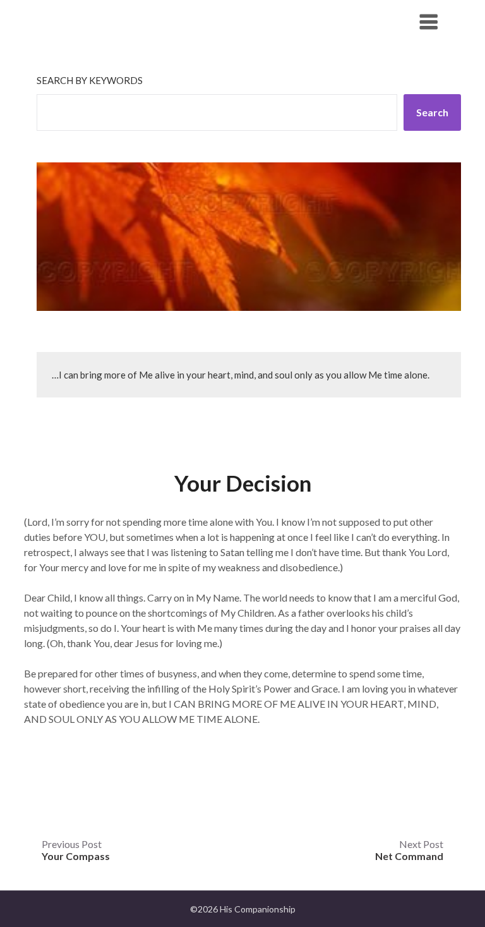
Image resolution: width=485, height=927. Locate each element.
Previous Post (76, 850)
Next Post (409, 850)
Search (432, 112)
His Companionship (105, 21)
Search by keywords (90, 80)
